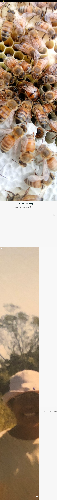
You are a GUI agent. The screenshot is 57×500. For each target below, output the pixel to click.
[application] (48, 329)
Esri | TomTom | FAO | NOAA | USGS (42, 411)
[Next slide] (37, 496)
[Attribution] (1, 248)
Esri (56, 411)
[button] (28, 228)
